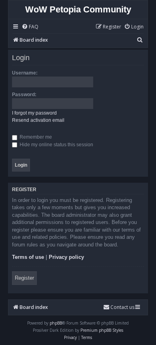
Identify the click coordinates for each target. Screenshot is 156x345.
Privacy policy (66, 257)
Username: (25, 73)
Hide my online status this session (55, 144)
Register (24, 278)
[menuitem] (30, 27)
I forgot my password (34, 113)
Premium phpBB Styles (101, 330)
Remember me (35, 137)
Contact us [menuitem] (122, 307)
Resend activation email (38, 120)
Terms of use (28, 257)
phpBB (56, 323)
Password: (24, 94)
